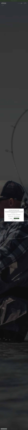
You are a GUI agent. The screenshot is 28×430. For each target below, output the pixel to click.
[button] (14, 220)
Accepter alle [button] (16, 218)
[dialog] (14, 215)
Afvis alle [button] (11, 218)
